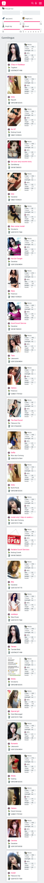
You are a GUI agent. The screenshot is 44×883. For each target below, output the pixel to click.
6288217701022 (16, 394)
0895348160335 (16, 103)
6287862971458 (16, 70)
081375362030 (16, 426)
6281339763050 (16, 846)
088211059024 (16, 135)
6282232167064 (16, 458)
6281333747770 (16, 588)
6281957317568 (16, 232)
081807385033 (16, 167)
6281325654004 (16, 264)
